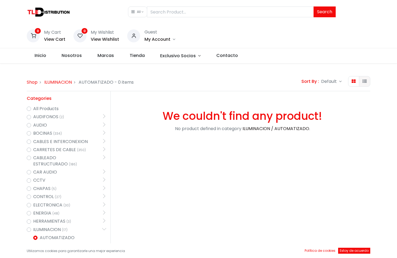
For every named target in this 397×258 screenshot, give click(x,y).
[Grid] (353, 81)
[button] (137, 11)
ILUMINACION (58, 82)
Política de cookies (320, 250)
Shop (32, 82)
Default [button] (329, 81)
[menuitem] (40, 55)
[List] (364, 81)
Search (324, 12)
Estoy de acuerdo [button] (354, 250)
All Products (46, 109)
